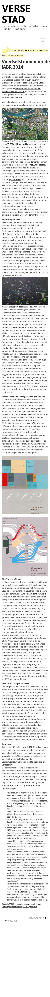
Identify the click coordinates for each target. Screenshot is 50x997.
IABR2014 (11, 904)
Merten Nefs (29, 50)
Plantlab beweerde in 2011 (31, 414)
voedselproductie (30, 907)
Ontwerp (39, 50)
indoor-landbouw (22, 904)
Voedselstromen (17, 56)
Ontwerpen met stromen (12, 907)
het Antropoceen (37, 165)
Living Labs (38, 83)
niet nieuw (16, 179)
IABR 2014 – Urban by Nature (18, 144)
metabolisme (35, 904)
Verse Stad (16, 13)
